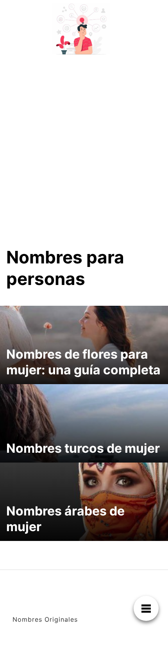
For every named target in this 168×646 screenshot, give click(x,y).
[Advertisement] (84, 146)
